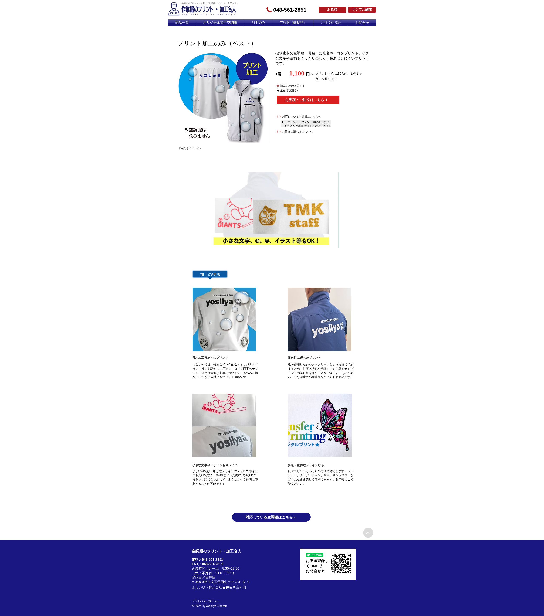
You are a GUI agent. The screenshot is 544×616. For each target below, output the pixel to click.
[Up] (368, 533)
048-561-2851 (289, 10)
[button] (334, 243)
